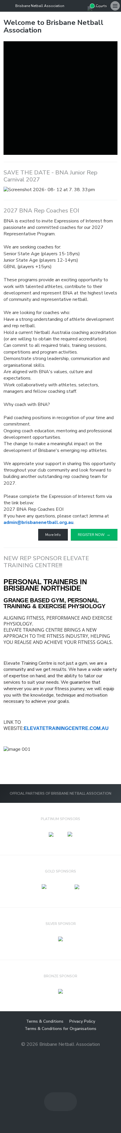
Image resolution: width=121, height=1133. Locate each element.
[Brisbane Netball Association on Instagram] (83, 6)
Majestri (60, 1053)
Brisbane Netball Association (39, 6)
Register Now (91, 534)
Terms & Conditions (44, 1021)
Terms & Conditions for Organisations (60, 1028)
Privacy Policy (82, 1021)
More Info (53, 534)
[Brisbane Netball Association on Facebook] (73, 6)
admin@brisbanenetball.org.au (38, 522)
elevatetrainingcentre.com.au (66, 728)
